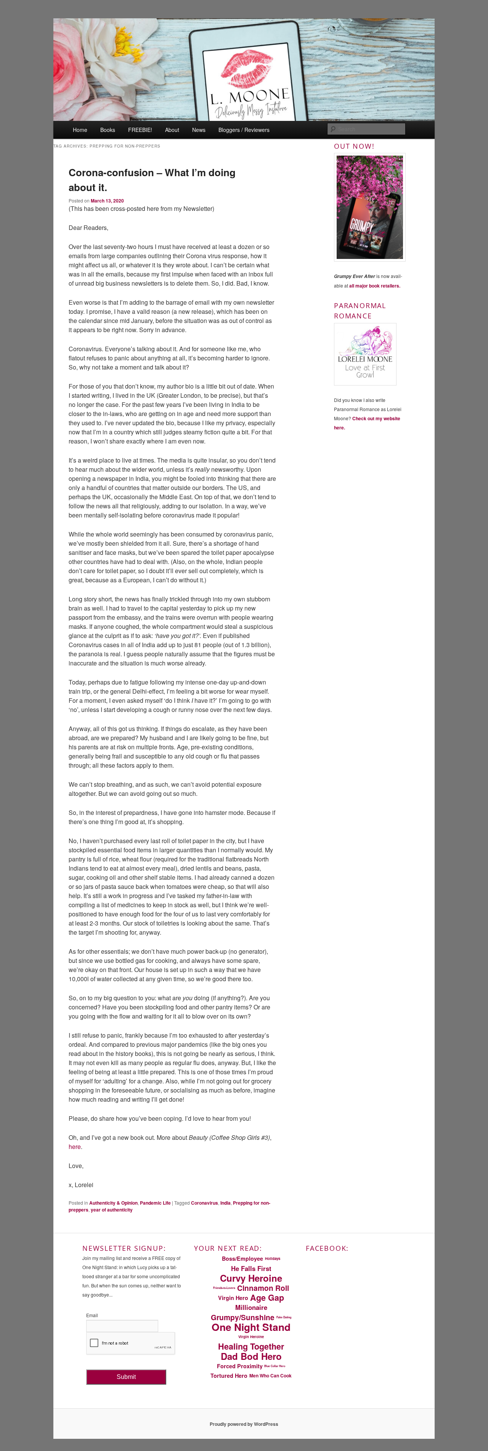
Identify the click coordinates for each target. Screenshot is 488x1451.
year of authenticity (112, 1209)
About (172, 129)
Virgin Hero (233, 1298)
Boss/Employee (242, 1258)
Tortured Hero (228, 1375)
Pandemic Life (155, 1202)
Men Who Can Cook (270, 1375)
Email (92, 1315)
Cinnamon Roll (263, 1288)
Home (80, 129)
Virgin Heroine (251, 1336)
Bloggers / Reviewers (244, 129)
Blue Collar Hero (274, 1366)
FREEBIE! (140, 129)
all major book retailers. (374, 285)
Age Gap (267, 1298)
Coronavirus (204, 1202)
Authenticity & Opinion (113, 1202)
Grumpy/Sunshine (242, 1317)
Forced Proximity (240, 1366)
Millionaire (251, 1307)
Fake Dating (283, 1317)
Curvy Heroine (251, 1278)
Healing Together (251, 1346)
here (75, 1146)
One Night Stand (251, 1327)
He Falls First (251, 1268)
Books (107, 129)
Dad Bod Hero (251, 1356)
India (225, 1202)
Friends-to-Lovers (224, 1288)
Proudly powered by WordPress (244, 1423)
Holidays (272, 1258)
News (198, 129)
